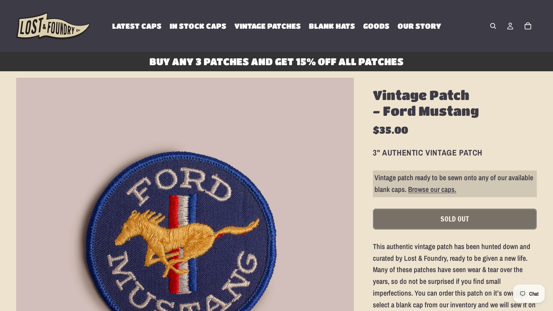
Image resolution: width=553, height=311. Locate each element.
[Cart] (528, 26)
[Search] (493, 26)
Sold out (454, 218)
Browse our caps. (432, 189)
